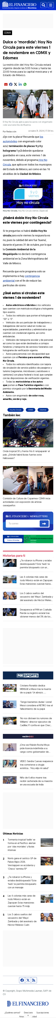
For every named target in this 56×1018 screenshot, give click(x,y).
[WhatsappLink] (28, 538)
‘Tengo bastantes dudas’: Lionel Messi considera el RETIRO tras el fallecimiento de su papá (36, 705)
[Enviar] (44, 523)
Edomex (43, 410)
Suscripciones (42, 1013)
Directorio (28, 1013)
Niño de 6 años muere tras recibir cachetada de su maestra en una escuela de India (36, 781)
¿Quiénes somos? (12, 1013)
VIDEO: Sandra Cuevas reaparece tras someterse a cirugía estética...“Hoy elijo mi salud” (36, 765)
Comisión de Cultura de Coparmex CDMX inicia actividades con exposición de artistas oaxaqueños (26, 502)
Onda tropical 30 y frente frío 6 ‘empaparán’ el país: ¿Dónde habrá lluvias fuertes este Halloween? (26, 455)
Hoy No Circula (15, 410)
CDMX (7, 32)
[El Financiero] (19, 5)
